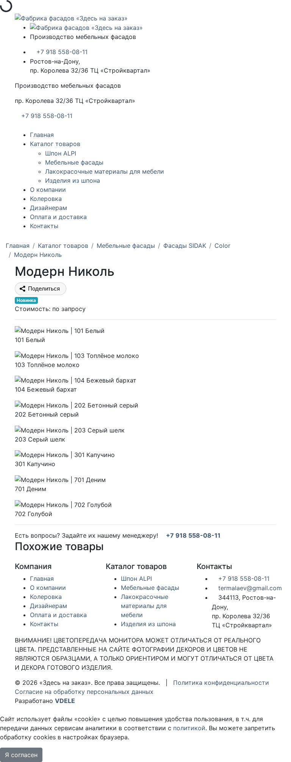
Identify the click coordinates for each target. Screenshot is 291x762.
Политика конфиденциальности (221, 682)
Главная (42, 134)
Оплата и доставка (58, 217)
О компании (48, 189)
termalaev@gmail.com (249, 588)
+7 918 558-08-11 (61, 52)
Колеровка (46, 198)
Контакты (44, 226)
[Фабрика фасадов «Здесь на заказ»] (71, 17)
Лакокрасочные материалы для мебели (104, 171)
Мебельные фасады (74, 162)
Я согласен (21, 755)
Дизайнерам (48, 207)
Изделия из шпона (72, 180)
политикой (189, 728)
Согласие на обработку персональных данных (84, 691)
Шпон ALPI (60, 153)
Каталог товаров (55, 144)
